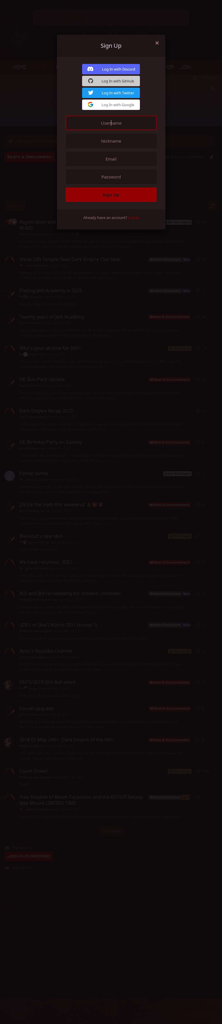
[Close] (157, 43)
